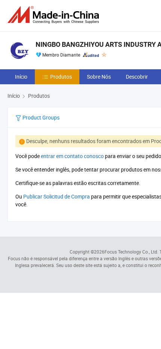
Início (21, 76)
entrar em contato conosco (72, 156)
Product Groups (40, 117)
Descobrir (137, 76)
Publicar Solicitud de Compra (56, 196)
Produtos (61, 76)
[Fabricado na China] (54, 15)
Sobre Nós (99, 76)
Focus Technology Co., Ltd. (131, 252)
